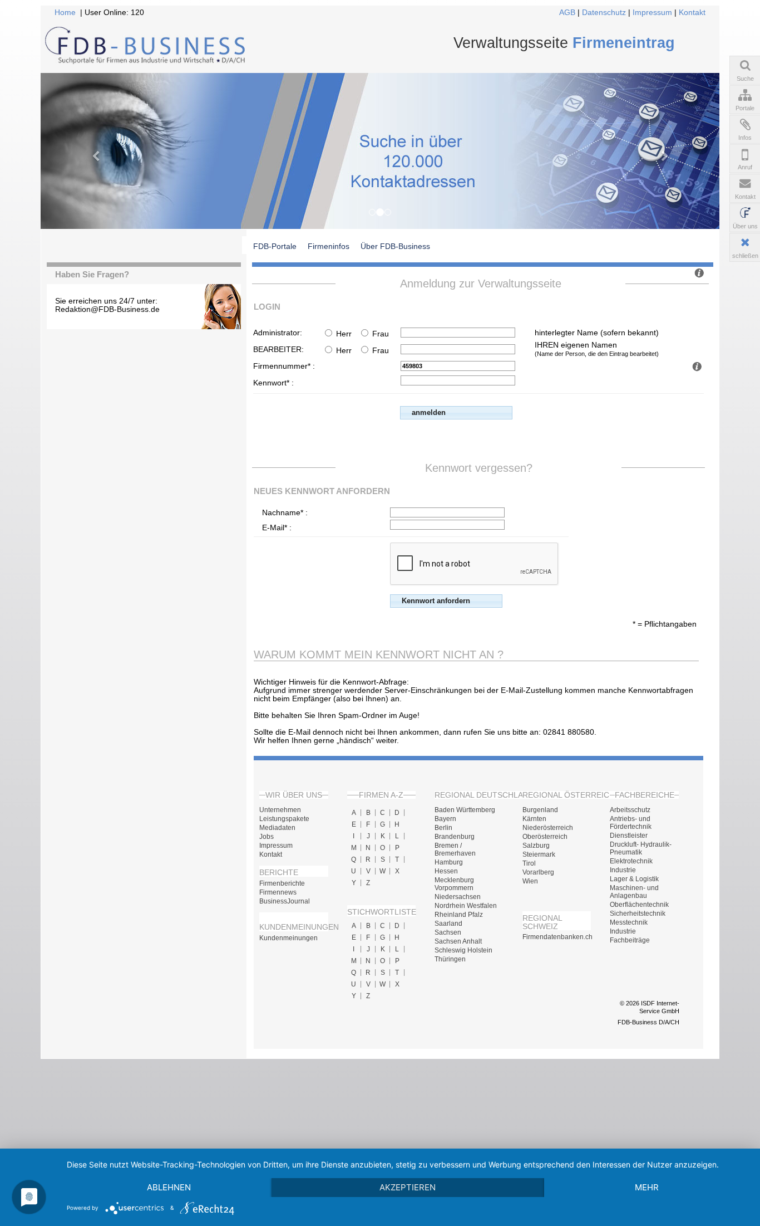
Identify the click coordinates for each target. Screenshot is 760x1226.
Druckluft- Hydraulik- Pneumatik (641, 848)
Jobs (266, 837)
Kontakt (692, 12)
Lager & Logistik (634, 879)
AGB (567, 12)
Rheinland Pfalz (459, 915)
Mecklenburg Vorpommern (454, 884)
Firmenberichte (282, 883)
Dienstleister (629, 835)
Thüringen (450, 959)
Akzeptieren (407, 1187)
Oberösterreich (544, 837)
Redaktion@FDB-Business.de (107, 309)
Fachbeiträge (630, 940)
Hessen (446, 871)
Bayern (445, 819)
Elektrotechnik (631, 861)
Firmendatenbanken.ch (556, 937)
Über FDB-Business (395, 246)
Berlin (443, 828)
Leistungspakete (284, 819)
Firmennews (278, 892)
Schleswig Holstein (463, 950)
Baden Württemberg (465, 810)
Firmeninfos (328, 246)
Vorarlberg (538, 872)
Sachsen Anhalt (458, 941)
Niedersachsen (458, 897)
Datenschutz (604, 12)
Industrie (623, 870)
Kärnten (534, 819)
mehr (647, 1187)
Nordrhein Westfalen (466, 906)
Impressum (652, 12)
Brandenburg (455, 837)
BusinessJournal (284, 901)
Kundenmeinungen (288, 938)
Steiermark (538, 854)
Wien (530, 881)
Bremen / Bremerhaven (455, 849)
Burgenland (540, 810)
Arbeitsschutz (630, 810)
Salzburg (536, 845)
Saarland (448, 923)
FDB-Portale (275, 246)
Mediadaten (277, 828)
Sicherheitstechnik (637, 913)
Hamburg (449, 862)
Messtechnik (629, 922)
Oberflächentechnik (639, 904)
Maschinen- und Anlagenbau (634, 892)
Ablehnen (169, 1187)
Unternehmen (280, 810)
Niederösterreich (547, 828)
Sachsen (448, 932)
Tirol (529, 863)
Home (65, 12)
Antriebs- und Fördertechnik (631, 823)
